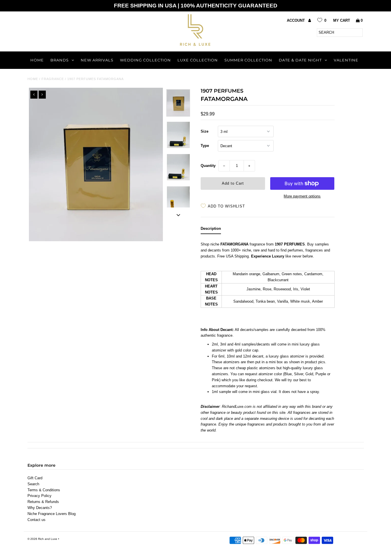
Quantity (208, 165)
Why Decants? (39, 508)
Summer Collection (248, 60)
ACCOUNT (296, 20)
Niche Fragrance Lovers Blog (51, 514)
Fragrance (53, 79)
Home (37, 60)
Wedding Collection (145, 60)
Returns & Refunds (43, 502)
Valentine (346, 60)
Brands (59, 60)
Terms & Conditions (43, 490)
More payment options (302, 196)
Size (204, 131)
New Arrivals (97, 60)
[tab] (211, 230)
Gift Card (34, 478)
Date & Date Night (300, 60)
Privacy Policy (39, 496)
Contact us (36, 520)
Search (33, 484)
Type (205, 145)
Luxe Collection (197, 60)
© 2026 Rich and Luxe (42, 538)
